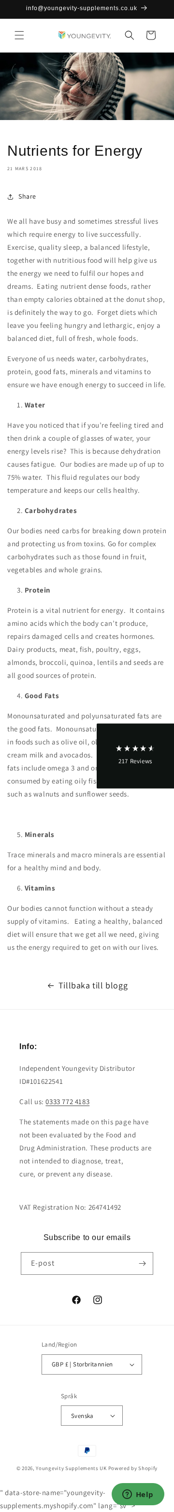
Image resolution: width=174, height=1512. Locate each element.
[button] (19, 35)
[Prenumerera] (142, 1263)
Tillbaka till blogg (93, 985)
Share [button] (27, 196)
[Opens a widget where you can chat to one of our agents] (137, 1495)
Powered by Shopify (133, 1468)
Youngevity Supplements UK (71, 1468)
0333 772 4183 (67, 1101)
